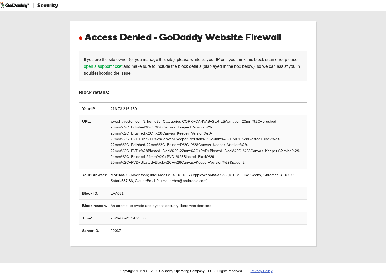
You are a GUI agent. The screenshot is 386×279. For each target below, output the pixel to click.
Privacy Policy (262, 271)
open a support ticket (103, 66)
